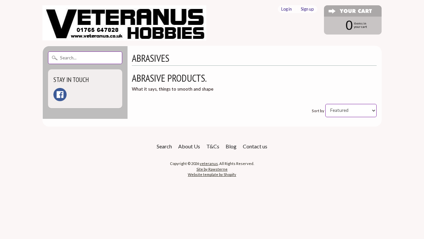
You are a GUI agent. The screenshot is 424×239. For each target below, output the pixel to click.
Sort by (318, 110)
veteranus (209, 163)
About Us (189, 146)
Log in (286, 9)
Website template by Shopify (212, 174)
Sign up (307, 9)
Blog (231, 146)
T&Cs (212, 146)
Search (164, 146)
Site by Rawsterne (212, 169)
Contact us (255, 146)
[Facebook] (60, 94)
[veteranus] (124, 36)
